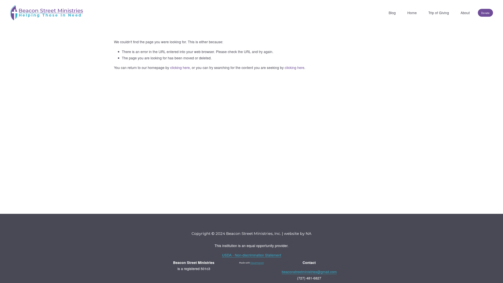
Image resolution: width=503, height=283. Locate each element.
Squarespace (257, 263)
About (465, 12)
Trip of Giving (438, 12)
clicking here (180, 67)
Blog (392, 12)
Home (412, 12)
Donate (485, 13)
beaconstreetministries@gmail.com (309, 271)
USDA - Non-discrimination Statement (251, 255)
